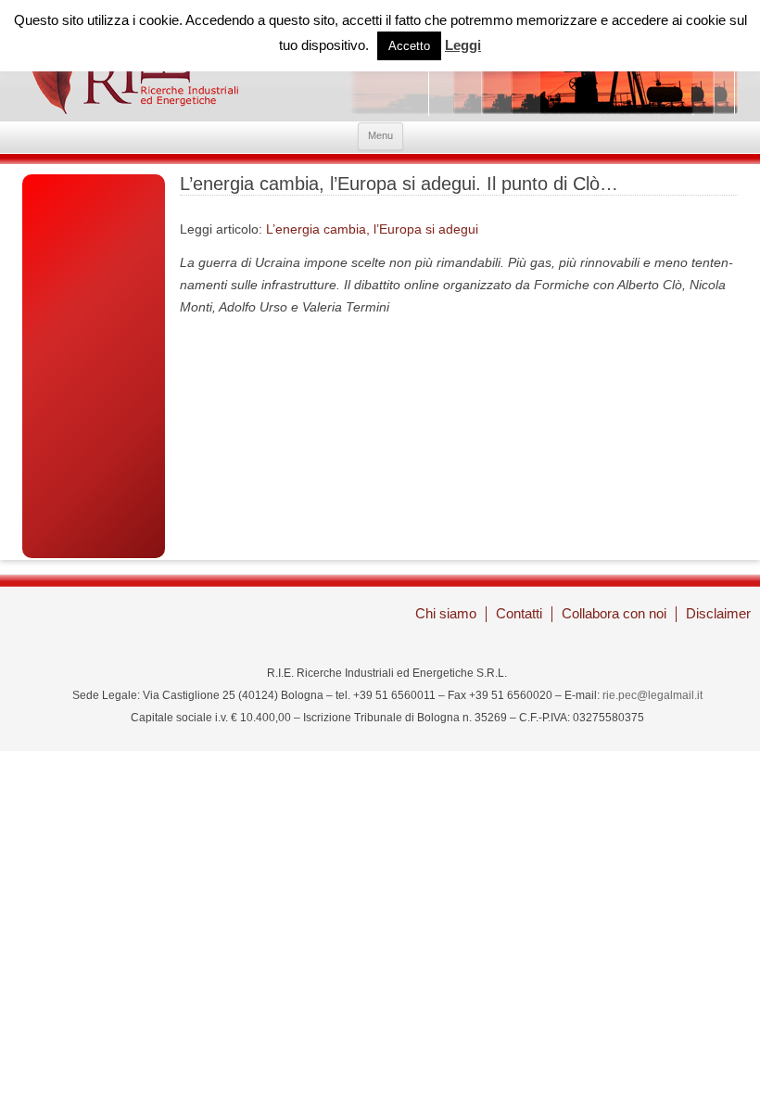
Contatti (519, 613)
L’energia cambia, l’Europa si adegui (372, 229)
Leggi (463, 45)
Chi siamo (445, 613)
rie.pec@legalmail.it (652, 695)
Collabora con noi (614, 613)
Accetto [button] (409, 46)
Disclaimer (718, 613)
